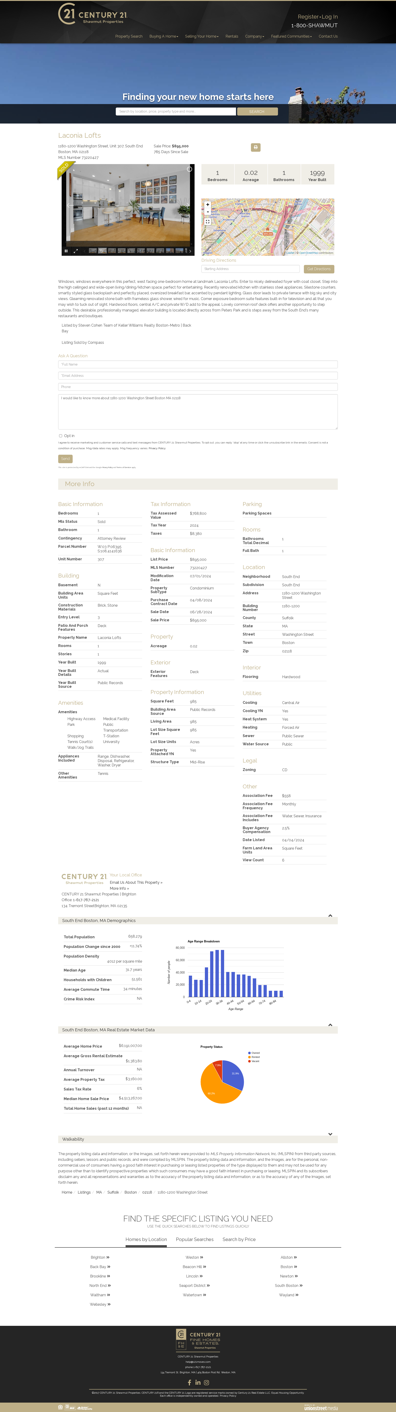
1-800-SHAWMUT (314, 25)
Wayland (286, 1295)
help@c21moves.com (198, 1361)
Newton (287, 1276)
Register (308, 16)
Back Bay (98, 1267)
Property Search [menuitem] (129, 36)
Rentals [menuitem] (232, 36)
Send (65, 459)
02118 (147, 1192)
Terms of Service (123, 467)
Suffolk (113, 1192)
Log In (330, 16)
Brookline (98, 1276)
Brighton (98, 1257)
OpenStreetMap (308, 252)
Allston (287, 1257)
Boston (130, 1192)
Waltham (98, 1295)
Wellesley (98, 1304)
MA (99, 1192)
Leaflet (290, 252)
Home (67, 1192)
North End (98, 1285)
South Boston (286, 1285)
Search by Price (239, 1239)
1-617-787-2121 (86, 900)
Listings (84, 1192)
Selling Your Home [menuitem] (200, 36)
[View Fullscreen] (207, 221)
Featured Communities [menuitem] (290, 36)
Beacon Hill (192, 1267)
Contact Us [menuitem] (328, 36)
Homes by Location (146, 1239)
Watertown (192, 1295)
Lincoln (192, 1276)
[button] (257, 111)
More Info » (119, 888)
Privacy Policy (157, 448)
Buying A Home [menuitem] (162, 36)
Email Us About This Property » (136, 882)
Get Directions (319, 269)
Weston (192, 1257)
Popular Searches (195, 1239)
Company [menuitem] (253, 36)
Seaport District (192, 1285)
